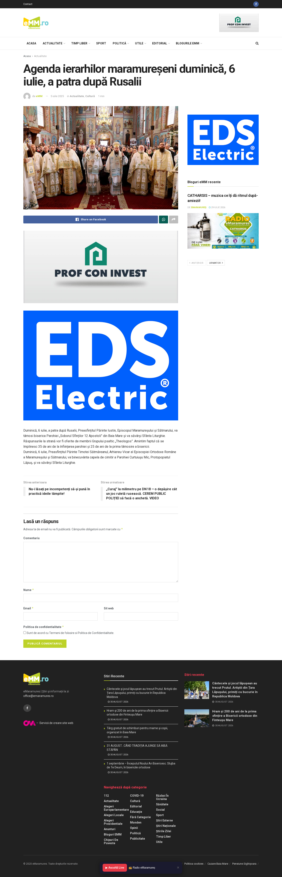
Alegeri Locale (114, 815)
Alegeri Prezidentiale (113, 822)
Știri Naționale (166, 825)
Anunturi (109, 829)
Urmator (215, 263)
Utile (139, 43)
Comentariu (31, 538)
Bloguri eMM (113, 834)
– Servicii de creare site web (54, 723)
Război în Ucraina (162, 797)
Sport (101, 43)
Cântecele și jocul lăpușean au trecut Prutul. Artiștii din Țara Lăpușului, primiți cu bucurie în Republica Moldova (142, 693)
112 (106, 795)
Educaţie (136, 811)
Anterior (197, 263)
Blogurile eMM (187, 43)
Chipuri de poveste (111, 841)
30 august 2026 (119, 701)
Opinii (134, 828)
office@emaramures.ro (38, 696)
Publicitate (137, 838)
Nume (28, 590)
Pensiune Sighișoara (244, 863)
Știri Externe (164, 820)
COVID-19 (136, 795)
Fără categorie (140, 817)
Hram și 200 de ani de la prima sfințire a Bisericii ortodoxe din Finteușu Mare (234, 716)
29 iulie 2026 (218, 207)
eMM (39, 96)
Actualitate (52, 43)
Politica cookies (193, 863)
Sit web (109, 608)
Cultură (90, 96)
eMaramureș (198, 207)
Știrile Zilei (163, 831)
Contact (27, 4)
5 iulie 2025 (57, 96)
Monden (135, 822)
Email (28, 608)
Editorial (159, 43)
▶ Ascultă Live (114, 867)
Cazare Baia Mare (217, 863)
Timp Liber (79, 43)
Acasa (31, 43)
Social (160, 809)
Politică (119, 43)
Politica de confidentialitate (43, 627)
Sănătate (162, 804)
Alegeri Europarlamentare (116, 808)
